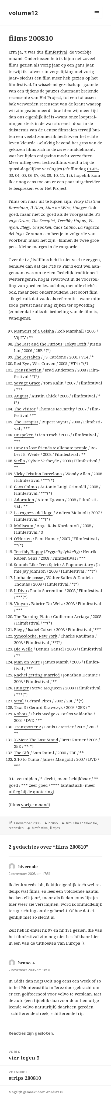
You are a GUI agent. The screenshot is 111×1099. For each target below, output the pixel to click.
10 (55, 175)
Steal (19, 700)
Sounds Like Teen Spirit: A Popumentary (53, 564)
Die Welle (23, 649)
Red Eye (21, 363)
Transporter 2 (27, 726)
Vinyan (21, 603)
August (21, 396)
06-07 (33, 175)
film (69, 823)
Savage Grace (27, 383)
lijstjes (55, 828)
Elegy (19, 629)
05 (24, 175)
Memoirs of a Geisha (34, 331)
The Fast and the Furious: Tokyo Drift (50, 344)
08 (42, 175)
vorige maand (35, 804)
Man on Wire (27, 662)
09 (49, 175)
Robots (20, 713)
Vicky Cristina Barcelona (38, 473)
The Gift (21, 752)
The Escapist (26, 421)
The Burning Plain (32, 616)
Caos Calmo (25, 486)
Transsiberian (27, 370)
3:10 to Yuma (26, 759)
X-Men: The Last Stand (36, 739)
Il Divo (20, 590)
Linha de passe (28, 577)
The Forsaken (27, 357)
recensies (16, 828)
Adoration (24, 499)
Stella (19, 460)
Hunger (21, 687)
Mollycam (23, 525)
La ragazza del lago (33, 512)
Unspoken (24, 434)
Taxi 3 (20, 707)
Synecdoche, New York (35, 636)
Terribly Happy (28, 551)
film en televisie (85, 823)
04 (17, 175)
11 (62, 175)
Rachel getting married (37, 675)
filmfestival (56, 52)
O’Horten (23, 538)
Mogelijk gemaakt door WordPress (36, 1092)
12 (68, 175)
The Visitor (25, 408)
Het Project (50, 97)
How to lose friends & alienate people (50, 447)
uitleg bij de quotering (31, 791)
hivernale (28, 866)
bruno (53, 823)
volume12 (23, 13)
